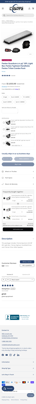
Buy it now (18, 164)
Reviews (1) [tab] (10, 274)
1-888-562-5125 (7, 341)
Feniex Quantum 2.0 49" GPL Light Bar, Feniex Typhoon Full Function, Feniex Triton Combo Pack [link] (22, 207)
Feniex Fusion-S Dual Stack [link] (19, 216)
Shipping (4, 86)
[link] (7, 122)
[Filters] (8, 279)
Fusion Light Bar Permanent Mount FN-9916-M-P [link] (21, 134)
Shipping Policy (5, 399)
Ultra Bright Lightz (9, 397)
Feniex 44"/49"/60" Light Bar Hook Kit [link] (20, 140)
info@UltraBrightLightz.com (11, 345)
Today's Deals (9, 20)
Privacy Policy (23, 399)
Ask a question (27, 265)
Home (3, 20)
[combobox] (18, 15)
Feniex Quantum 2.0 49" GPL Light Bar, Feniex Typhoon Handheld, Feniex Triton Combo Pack (17, 22)
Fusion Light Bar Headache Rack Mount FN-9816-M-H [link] (22, 127)
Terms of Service (15, 399)
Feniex (3, 71)
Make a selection (24, 159)
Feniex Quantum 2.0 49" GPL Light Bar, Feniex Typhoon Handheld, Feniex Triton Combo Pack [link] (22, 196)
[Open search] (3, 279)
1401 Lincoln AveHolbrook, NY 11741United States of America (10, 336)
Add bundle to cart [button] (18, 229)
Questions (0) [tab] (26, 274)
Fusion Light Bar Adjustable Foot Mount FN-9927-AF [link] (22, 121)
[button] (6, 75)
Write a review (27, 262)
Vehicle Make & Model (9, 107)
